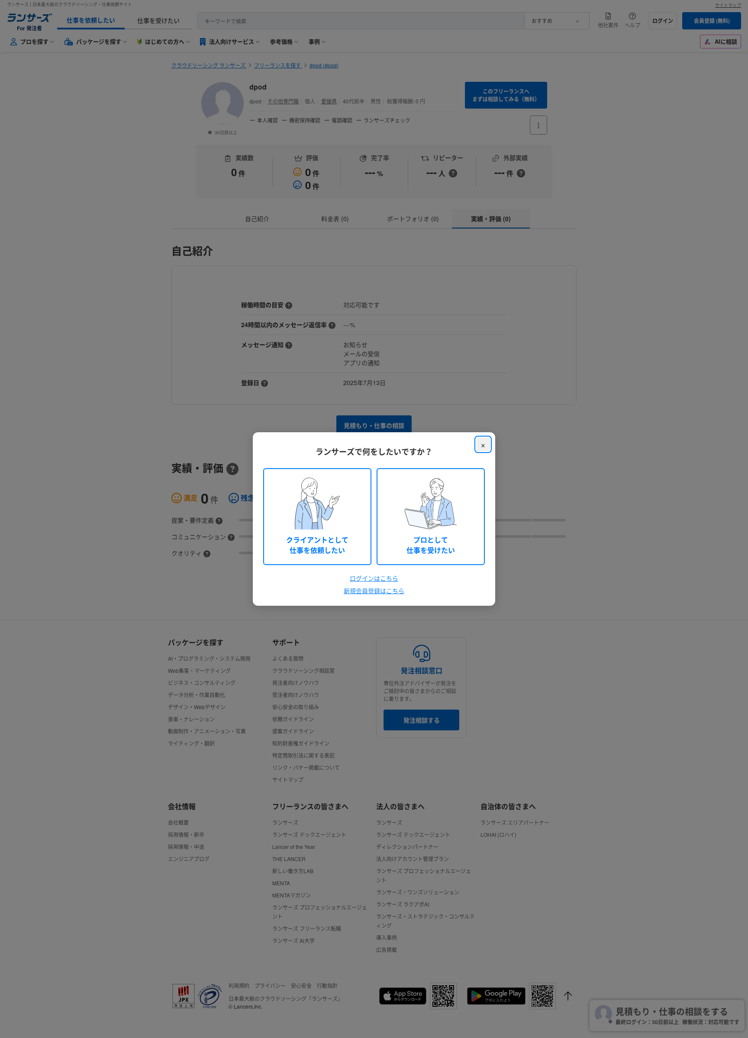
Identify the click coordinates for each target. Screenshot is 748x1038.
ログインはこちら (374, 578)
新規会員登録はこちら (374, 590)
